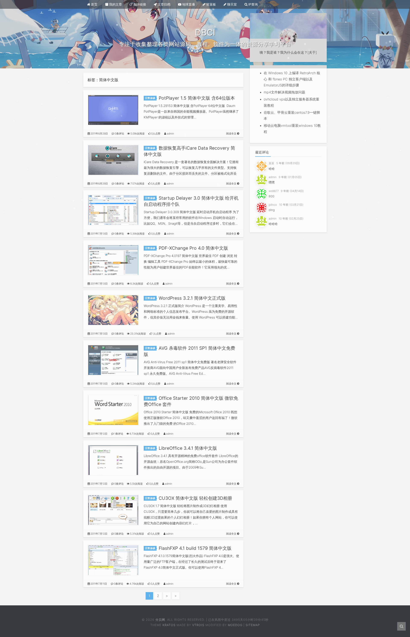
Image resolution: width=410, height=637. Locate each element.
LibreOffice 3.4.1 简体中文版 (188, 448)
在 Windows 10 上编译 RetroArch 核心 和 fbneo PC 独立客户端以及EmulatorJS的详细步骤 (292, 79)
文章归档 (163, 4)
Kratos (169, 625)
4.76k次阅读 (136, 583)
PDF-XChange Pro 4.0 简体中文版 (193, 248)
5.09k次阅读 (137, 133)
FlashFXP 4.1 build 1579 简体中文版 (195, 548)
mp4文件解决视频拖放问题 (284, 92)
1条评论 (118, 433)
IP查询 (252, 4)
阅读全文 (231, 133)
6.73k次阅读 (136, 433)
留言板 (210, 4)
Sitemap (253, 625)
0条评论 (119, 133)
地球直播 (188, 4)
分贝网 (160, 619)
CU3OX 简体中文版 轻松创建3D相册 (195, 498)
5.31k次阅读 (136, 533)
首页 (93, 4)
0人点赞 (155, 133)
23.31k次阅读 (138, 333)
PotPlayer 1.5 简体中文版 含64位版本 (197, 98)
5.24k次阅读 (137, 383)
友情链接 (139, 4)
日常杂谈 (150, 98)
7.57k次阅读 (137, 183)
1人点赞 (156, 333)
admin (170, 133)
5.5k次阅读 (136, 483)
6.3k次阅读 (136, 283)
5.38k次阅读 (137, 233)
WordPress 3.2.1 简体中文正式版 (192, 298)
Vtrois (198, 625)
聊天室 (231, 4)
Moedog (235, 625)
